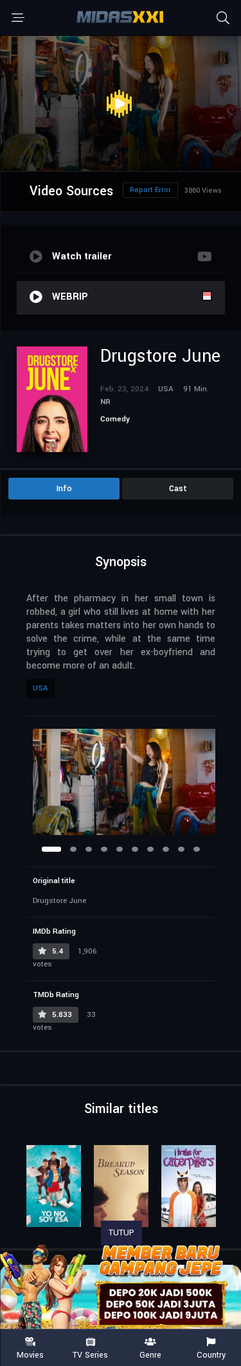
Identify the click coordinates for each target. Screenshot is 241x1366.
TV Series (90, 1354)
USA (40, 688)
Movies (30, 1354)
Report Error (150, 190)
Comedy (115, 419)
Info (64, 488)
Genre (150, 1354)
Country (211, 1354)
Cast (178, 488)
